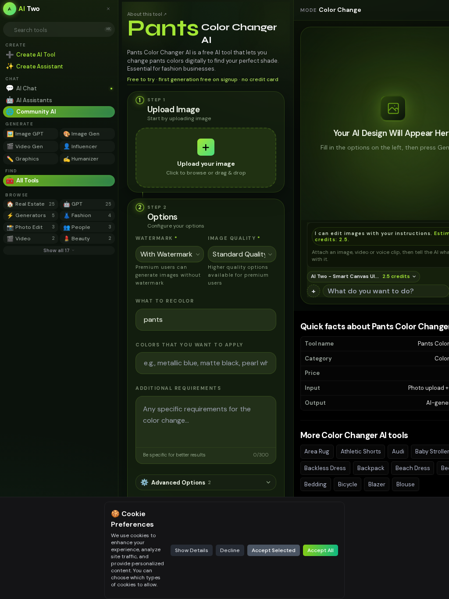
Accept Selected (274, 550)
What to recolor (164, 301)
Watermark (156, 238)
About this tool (147, 14)
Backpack (371, 468)
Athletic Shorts (361, 451)
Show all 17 (56, 250)
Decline (230, 550)
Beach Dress (413, 468)
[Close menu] (110, 8)
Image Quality (234, 238)
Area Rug (316, 451)
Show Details (191, 550)
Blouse (405, 484)
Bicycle (347, 484)
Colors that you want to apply (189, 345)
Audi (398, 451)
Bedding (315, 484)
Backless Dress (325, 468)
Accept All (320, 550)
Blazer (376, 484)
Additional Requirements (178, 388)
